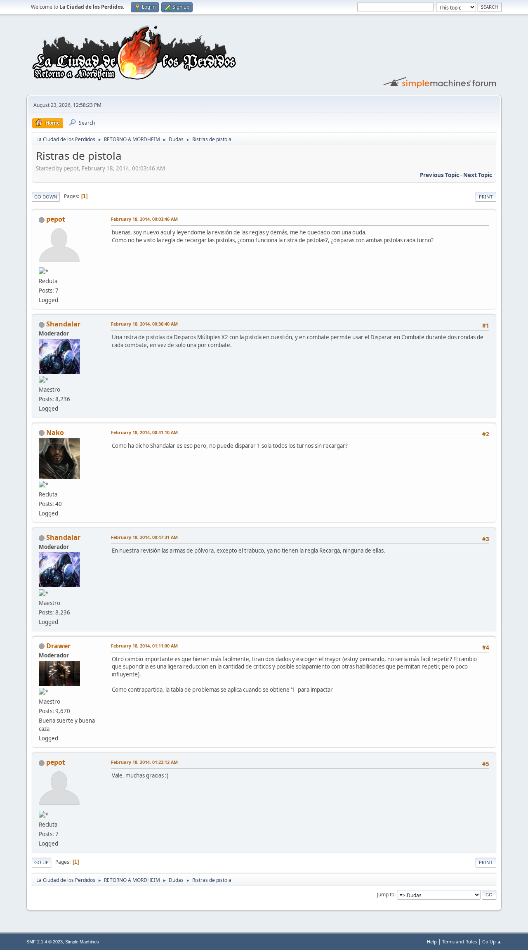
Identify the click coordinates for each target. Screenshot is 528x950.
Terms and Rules (459, 941)
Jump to (385, 894)
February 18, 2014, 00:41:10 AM (144, 432)
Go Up (41, 862)
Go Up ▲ (492, 941)
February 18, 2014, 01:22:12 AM (144, 762)
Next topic (477, 175)
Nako (55, 432)
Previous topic (439, 175)
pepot (55, 219)
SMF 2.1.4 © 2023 (44, 941)
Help (432, 941)
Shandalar (63, 323)
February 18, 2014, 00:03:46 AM (144, 219)
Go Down (45, 197)
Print (486, 197)
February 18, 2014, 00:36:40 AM (144, 324)
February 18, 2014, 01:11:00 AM (144, 646)
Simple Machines (82, 941)
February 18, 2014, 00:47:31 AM (144, 537)
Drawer (58, 645)
